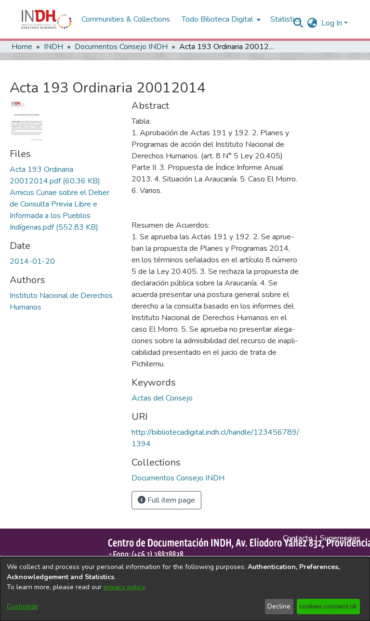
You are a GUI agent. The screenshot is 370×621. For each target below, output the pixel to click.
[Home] (46, 19)
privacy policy (124, 587)
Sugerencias (340, 538)
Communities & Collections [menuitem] (125, 19)
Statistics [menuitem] (286, 19)
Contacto (298, 538)
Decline (279, 606)
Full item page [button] (170, 500)
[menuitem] (312, 23)
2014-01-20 (32, 261)
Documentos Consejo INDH (121, 46)
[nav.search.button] (298, 23)
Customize (22, 606)
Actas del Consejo (162, 398)
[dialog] (185, 589)
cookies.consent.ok (328, 606)
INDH (53, 46)
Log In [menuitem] (331, 23)
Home (22, 46)
